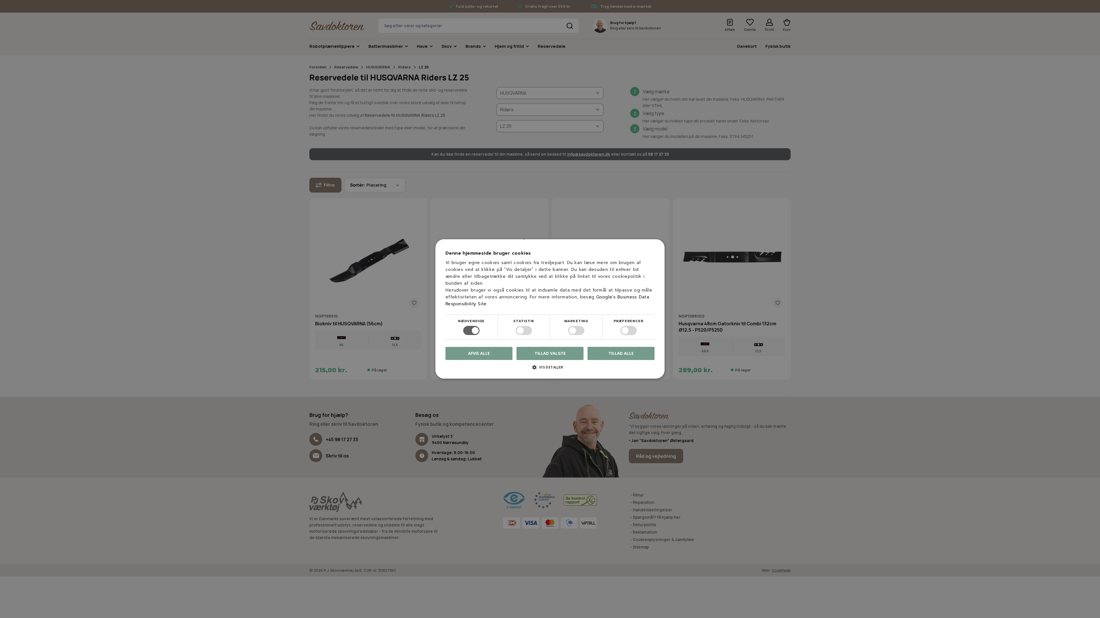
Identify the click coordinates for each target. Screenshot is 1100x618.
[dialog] (550, 309)
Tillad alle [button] (621, 353)
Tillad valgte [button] (550, 353)
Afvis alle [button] (479, 353)
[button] (550, 370)
